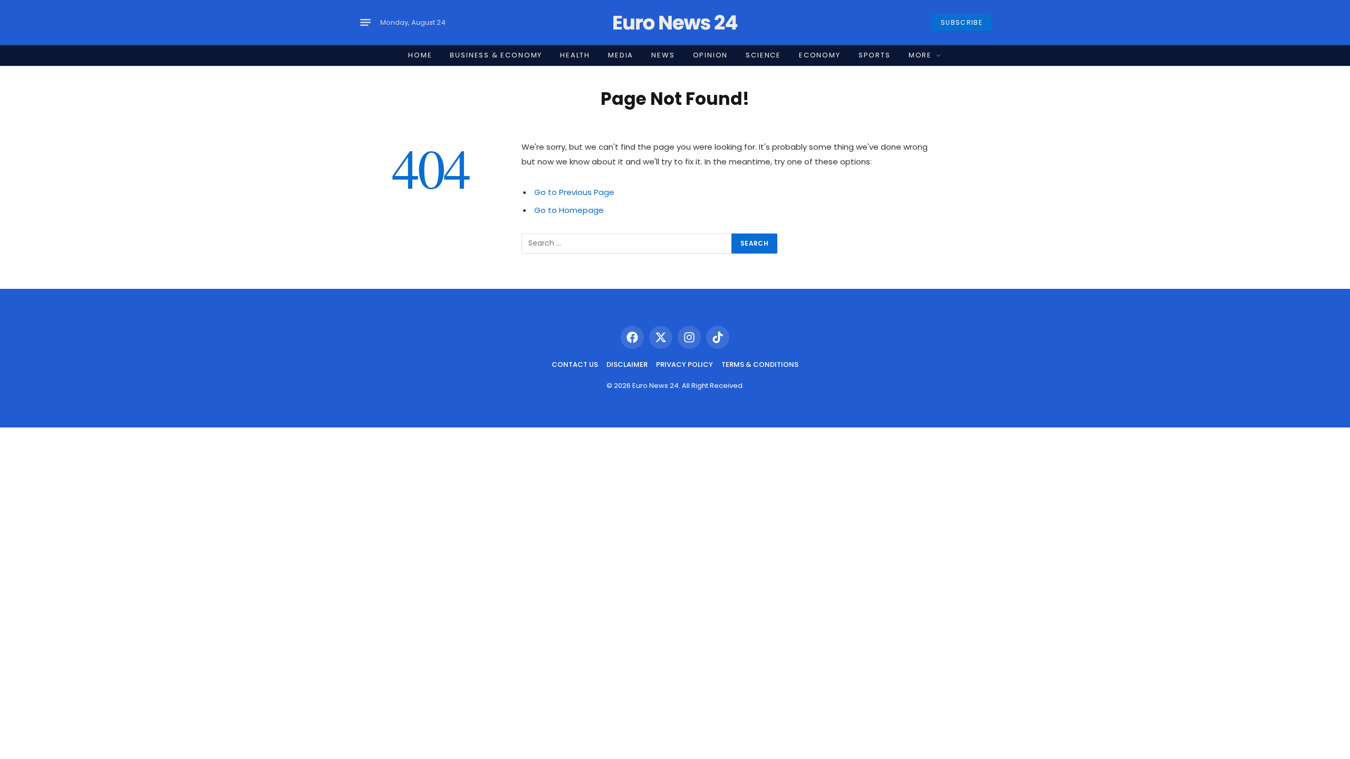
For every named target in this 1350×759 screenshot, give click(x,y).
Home (420, 55)
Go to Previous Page (574, 192)
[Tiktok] (717, 337)
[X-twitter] (660, 337)
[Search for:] (627, 243)
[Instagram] (689, 337)
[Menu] (365, 23)
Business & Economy (496, 55)
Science (763, 55)
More (920, 55)
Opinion (710, 55)
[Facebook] (632, 337)
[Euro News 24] (675, 23)
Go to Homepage (569, 210)
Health (575, 55)
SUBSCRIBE (961, 22)
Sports (875, 55)
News (662, 55)
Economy (820, 55)
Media (620, 55)
